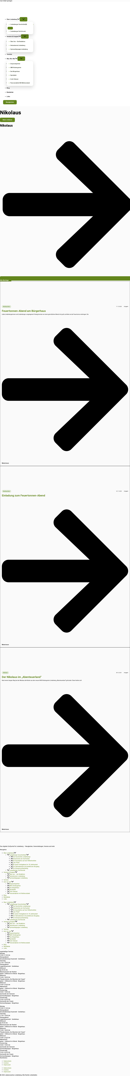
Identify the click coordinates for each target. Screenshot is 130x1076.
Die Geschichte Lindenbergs (21, 857)
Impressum (7, 1065)
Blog (8, 88)
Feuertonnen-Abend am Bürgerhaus (24, 311)
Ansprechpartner (15, 63)
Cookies (6, 1063)
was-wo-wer (11, 59)
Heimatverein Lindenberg (17, 45)
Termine (9, 54)
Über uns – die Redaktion (17, 41)
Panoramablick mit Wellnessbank (20, 83)
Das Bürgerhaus (15, 71)
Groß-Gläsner (14, 79)
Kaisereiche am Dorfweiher (21, 859)
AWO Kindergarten (15, 67)
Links (8, 96)
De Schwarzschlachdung (20, 868)
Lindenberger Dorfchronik (18, 31)
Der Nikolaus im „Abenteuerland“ (22, 677)
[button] (18, 19)
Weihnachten (6, 306)
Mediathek (10, 92)
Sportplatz (13, 75)
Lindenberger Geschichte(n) (18, 24)
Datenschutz (7, 1061)
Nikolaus (5, 672)
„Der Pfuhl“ (16, 862)
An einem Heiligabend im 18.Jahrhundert (25, 864)
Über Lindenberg (12, 19)
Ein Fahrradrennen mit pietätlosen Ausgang (26, 866)
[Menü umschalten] (23, 19)
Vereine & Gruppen (13, 36)
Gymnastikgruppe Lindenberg (19, 49)
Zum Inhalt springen (6, 1)
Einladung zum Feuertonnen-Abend (23, 495)
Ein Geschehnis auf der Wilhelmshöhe (24, 861)
